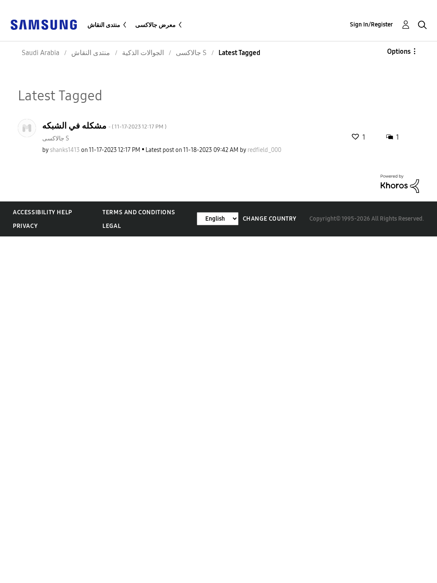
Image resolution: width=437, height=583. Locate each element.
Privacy (25, 226)
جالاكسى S (55, 138)
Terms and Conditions (138, 212)
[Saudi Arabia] (43, 24)
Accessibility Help (42, 212)
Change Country (270, 218)
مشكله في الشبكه (104, 125)
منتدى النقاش (103, 25)
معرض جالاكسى (155, 25)
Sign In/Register (371, 24)
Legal (111, 226)
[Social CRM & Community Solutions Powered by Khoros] (400, 183)
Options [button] (399, 51)
